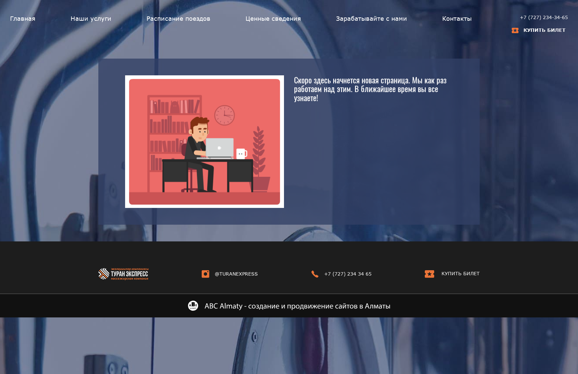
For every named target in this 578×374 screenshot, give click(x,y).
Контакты (457, 18)
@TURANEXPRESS (236, 274)
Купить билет (544, 30)
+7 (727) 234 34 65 (348, 274)
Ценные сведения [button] (273, 18)
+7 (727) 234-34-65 (544, 17)
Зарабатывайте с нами (371, 18)
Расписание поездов (178, 18)
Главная (22, 18)
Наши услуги (91, 18)
